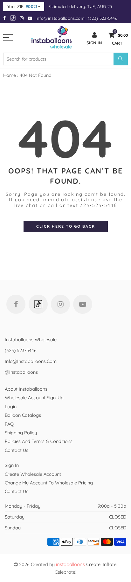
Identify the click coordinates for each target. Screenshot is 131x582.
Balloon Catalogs (23, 415)
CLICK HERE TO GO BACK (65, 226)
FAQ (9, 424)
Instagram (60, 304)
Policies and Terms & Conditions (38, 441)
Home (9, 75)
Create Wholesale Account (33, 474)
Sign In (12, 465)
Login (11, 406)
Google (13, 18)
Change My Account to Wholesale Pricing (49, 483)
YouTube (82, 304)
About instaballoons (26, 389)
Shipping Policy (21, 433)
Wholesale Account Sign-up (34, 397)
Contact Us (16, 450)
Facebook (15, 304)
